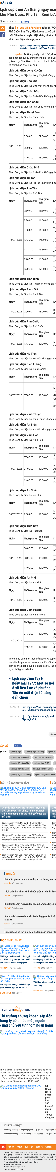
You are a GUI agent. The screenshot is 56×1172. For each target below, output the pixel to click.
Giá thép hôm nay (11, 1134)
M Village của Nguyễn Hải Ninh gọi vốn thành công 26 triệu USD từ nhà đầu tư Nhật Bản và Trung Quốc (15, 959)
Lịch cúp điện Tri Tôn (42, 763)
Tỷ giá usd (39, 1130)
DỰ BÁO (19, 1147)
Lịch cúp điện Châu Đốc (19, 757)
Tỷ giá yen (50, 1130)
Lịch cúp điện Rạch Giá (19, 768)
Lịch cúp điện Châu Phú (19, 763)
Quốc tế (7, 924)
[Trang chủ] (2, 28)
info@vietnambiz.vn (17, 1167)
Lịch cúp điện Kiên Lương (20, 774)
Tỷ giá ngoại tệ (27, 1130)
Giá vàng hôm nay (11, 1130)
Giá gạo (49, 1134)
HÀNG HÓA (29, 1147)
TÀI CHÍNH (49, 1147)
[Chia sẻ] (2, 34)
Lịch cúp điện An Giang (35, 751)
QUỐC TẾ (39, 1147)
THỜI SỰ (11, 1147)
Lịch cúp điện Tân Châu (43, 757)
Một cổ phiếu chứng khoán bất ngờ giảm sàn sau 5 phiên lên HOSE (15, 986)
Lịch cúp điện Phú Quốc (42, 768)
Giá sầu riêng (26, 1134)
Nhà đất (7, 883)
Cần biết (6, 2)
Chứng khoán (5, 993)
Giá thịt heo (38, 1134)
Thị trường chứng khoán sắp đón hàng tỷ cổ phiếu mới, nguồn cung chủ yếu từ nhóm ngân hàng (26, 1021)
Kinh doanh (4, 968)
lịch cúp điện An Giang (27, 27)
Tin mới (10, 874)
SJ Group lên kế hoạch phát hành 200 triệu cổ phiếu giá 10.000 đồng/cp (49, 1102)
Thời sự (7, 896)
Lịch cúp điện (16, 54)
